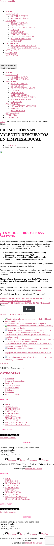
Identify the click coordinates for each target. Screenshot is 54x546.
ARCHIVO (4, 368)
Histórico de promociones (15, 381)
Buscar (3, 305)
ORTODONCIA (17, 25)
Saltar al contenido (7, 1)
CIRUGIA (15, 30)
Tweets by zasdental (8, 438)
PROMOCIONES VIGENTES (23, 45)
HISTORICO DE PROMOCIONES (25, 48)
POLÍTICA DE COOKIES (16, 422)
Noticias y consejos (12, 385)
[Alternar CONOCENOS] (44, 75)
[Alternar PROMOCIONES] (44, 104)
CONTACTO (11, 52)
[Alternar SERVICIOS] (44, 81)
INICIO (9, 11)
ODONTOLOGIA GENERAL (23, 36)
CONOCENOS (11, 407)
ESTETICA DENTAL (20, 34)
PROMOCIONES (12, 409)
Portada (2, 122)
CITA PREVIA (12, 55)
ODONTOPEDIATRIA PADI (23, 27)
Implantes (9, 383)
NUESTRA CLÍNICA (20, 18)
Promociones (10, 392)
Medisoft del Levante (33, 469)
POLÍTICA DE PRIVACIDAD (17, 425)
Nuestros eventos (12, 388)
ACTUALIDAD (12, 50)
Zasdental (12, 145)
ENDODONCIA (17, 32)
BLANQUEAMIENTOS (21, 39)
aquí (39, 290)
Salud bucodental (12, 394)
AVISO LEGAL (11, 420)
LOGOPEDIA (16, 41)
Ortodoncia (9, 390)
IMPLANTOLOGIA (19, 23)
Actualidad (9, 379)
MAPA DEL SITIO (13, 418)
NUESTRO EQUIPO (19, 16)
